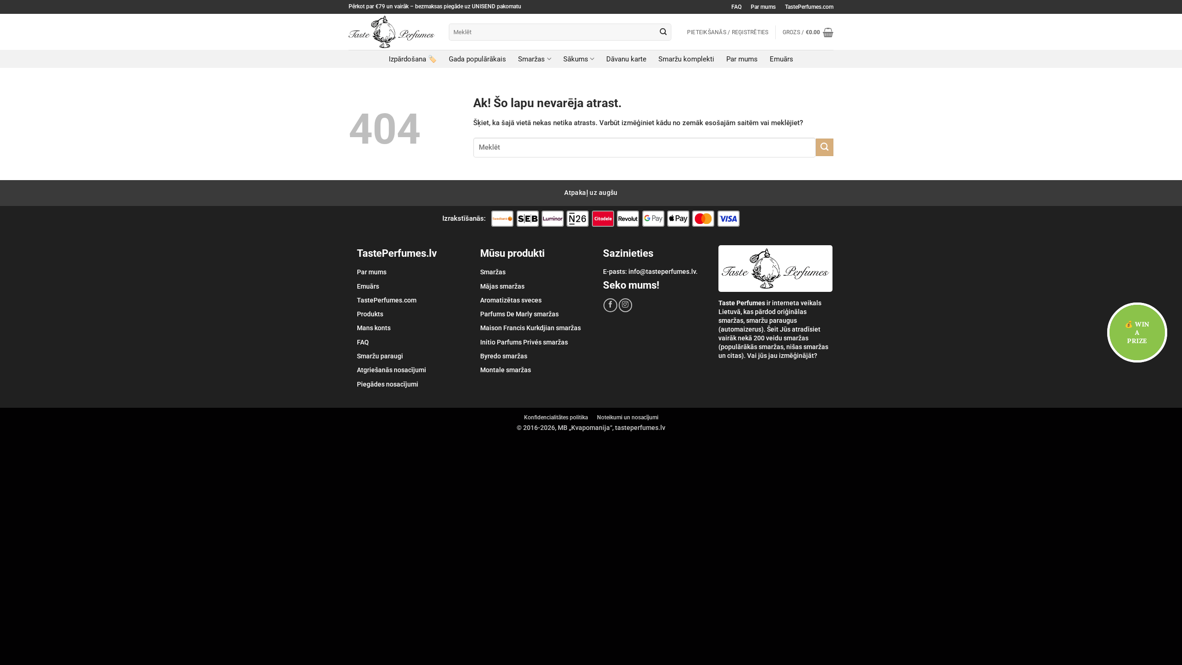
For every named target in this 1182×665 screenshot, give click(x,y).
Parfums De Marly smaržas (519, 314)
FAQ (736, 7)
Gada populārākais (477, 59)
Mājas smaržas (502, 286)
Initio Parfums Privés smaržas (524, 342)
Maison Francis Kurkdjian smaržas (530, 328)
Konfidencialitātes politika (556, 417)
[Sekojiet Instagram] (625, 305)
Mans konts (374, 328)
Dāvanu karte (626, 59)
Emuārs (781, 59)
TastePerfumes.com (809, 7)
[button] (808, 32)
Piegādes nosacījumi (387, 384)
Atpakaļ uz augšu (591, 192)
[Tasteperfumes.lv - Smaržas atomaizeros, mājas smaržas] (392, 31)
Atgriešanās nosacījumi (391, 370)
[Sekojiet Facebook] (610, 305)
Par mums (763, 7)
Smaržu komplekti (686, 59)
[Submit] (663, 31)
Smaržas (531, 59)
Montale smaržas (505, 370)
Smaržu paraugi (380, 356)
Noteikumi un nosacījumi (627, 417)
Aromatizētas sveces (511, 300)
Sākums (575, 59)
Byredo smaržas (503, 356)
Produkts (370, 314)
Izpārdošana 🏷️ (413, 59)
